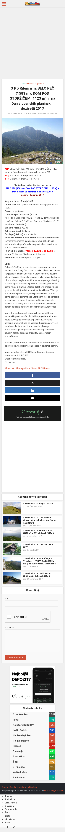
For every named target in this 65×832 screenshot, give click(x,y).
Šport (7, 812)
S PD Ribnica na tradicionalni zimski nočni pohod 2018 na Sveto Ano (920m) (39, 520)
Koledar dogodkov (35, 83)
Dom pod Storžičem (27, 368)
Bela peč (10, 368)
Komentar (9, 627)
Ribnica (8, 796)
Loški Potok (11, 803)
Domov (5, 787)
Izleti (23, 83)
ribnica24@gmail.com (53, 790)
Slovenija (9, 806)
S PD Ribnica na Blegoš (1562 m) (38, 503)
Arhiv (7, 822)
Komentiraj (52, 114)
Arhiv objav (32, 787)
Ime (6, 598)
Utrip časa (10, 819)
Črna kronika (11, 809)
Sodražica (10, 799)
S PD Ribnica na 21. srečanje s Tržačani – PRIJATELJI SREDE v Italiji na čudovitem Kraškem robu (39, 561)
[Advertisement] (32, 44)
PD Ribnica (44, 368)
